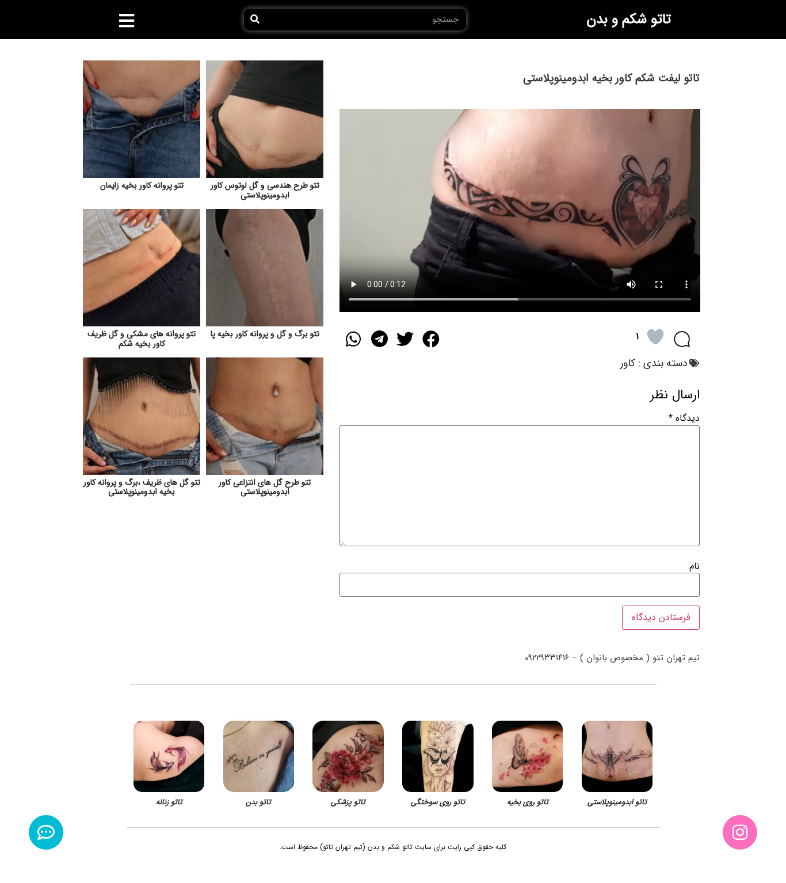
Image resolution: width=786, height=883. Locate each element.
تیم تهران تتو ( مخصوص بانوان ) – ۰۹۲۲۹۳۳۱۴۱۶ (612, 658)
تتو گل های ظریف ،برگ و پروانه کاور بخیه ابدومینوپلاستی (141, 487)
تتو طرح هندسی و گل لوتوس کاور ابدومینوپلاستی (265, 190)
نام (694, 566)
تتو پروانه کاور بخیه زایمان (142, 185)
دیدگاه (684, 418)
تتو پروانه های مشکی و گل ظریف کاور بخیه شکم (141, 339)
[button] (127, 20)
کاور (627, 363)
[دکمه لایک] (655, 336)
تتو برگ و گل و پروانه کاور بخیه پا (265, 334)
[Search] (255, 20)
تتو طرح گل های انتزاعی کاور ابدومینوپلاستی (265, 487)
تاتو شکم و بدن (628, 20)
